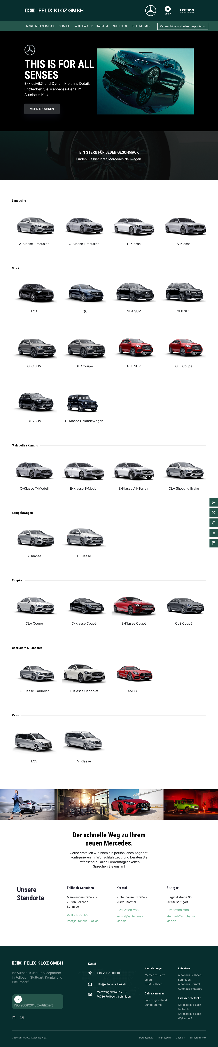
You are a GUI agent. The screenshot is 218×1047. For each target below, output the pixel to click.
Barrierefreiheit (198, 1037)
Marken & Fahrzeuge (40, 26)
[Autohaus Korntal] (134, 905)
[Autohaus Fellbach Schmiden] (84, 905)
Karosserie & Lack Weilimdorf (189, 1016)
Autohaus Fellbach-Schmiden (190, 977)
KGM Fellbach (153, 984)
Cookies (180, 1037)
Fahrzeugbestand (156, 1000)
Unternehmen (140, 26)
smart (148, 979)
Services (65, 26)
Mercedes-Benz (155, 975)
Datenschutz (146, 1037)
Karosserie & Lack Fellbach (189, 1007)
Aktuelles (119, 26)
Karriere (102, 26)
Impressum (164, 1037)
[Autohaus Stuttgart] (183, 905)
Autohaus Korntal (189, 984)
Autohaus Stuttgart (190, 988)
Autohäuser (84, 26)
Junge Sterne (153, 1004)
